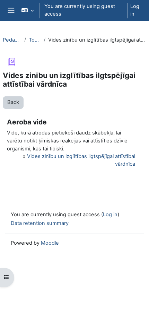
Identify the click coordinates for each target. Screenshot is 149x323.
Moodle (50, 243)
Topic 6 (35, 40)
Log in (134, 10)
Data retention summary (40, 223)
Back (13, 102)
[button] (27, 10)
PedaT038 (12, 40)
